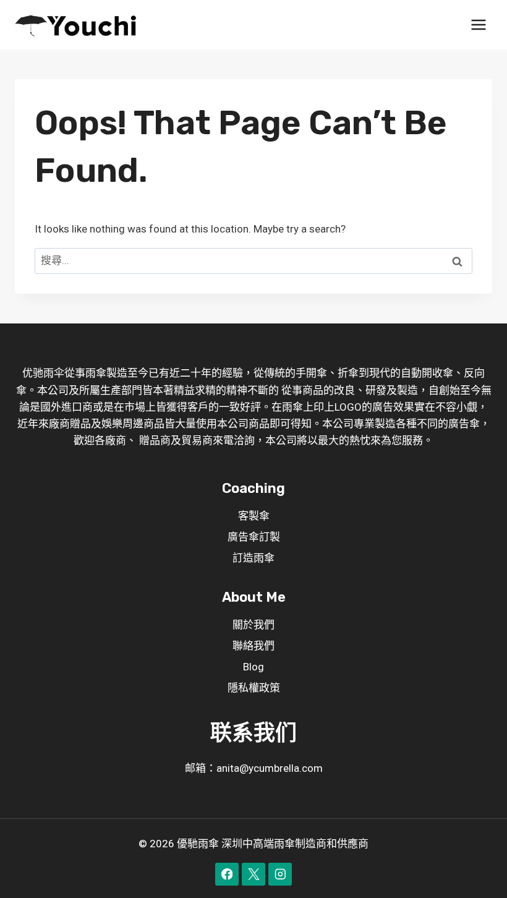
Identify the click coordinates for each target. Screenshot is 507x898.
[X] (253, 874)
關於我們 (253, 624)
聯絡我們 (253, 645)
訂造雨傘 (253, 558)
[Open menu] (478, 24)
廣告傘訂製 (254, 537)
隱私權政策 (254, 688)
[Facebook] (226, 874)
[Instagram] (279, 874)
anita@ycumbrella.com (269, 768)
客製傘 (254, 516)
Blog (253, 667)
